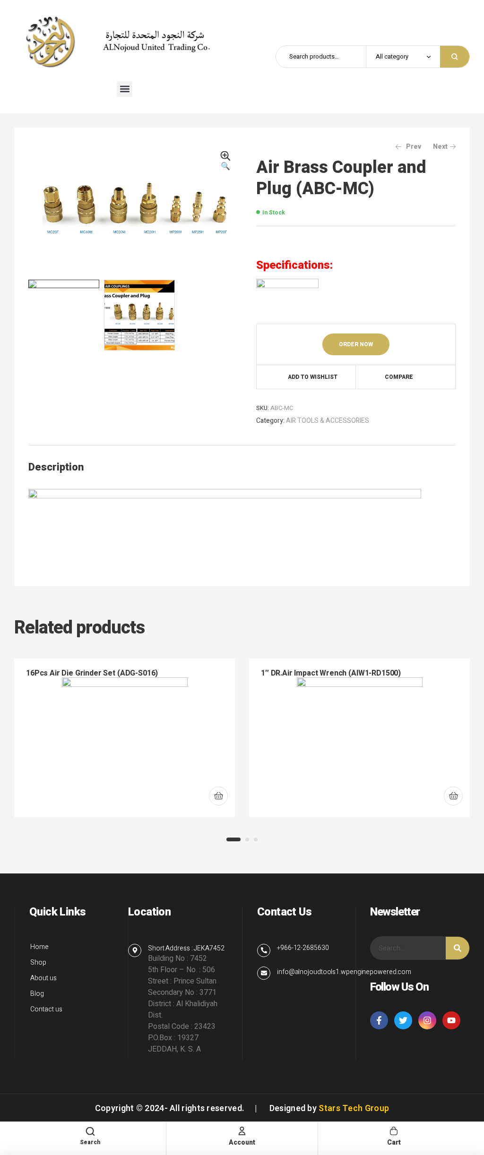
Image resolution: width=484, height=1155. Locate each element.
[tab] (56, 467)
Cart (394, 1142)
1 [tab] (233, 839)
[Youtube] (451, 1020)
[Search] (457, 948)
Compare (399, 377)
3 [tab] (256, 839)
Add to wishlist (312, 377)
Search (454, 57)
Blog (37, 994)
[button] (124, 89)
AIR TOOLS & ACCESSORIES (327, 421)
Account (242, 1142)
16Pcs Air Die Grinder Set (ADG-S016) (92, 673)
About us (43, 978)
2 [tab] (247, 839)
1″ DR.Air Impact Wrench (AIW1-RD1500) (331, 673)
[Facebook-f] (379, 1020)
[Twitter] (403, 1020)
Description (56, 467)
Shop (38, 962)
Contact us (46, 1009)
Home (39, 947)
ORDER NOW (356, 344)
